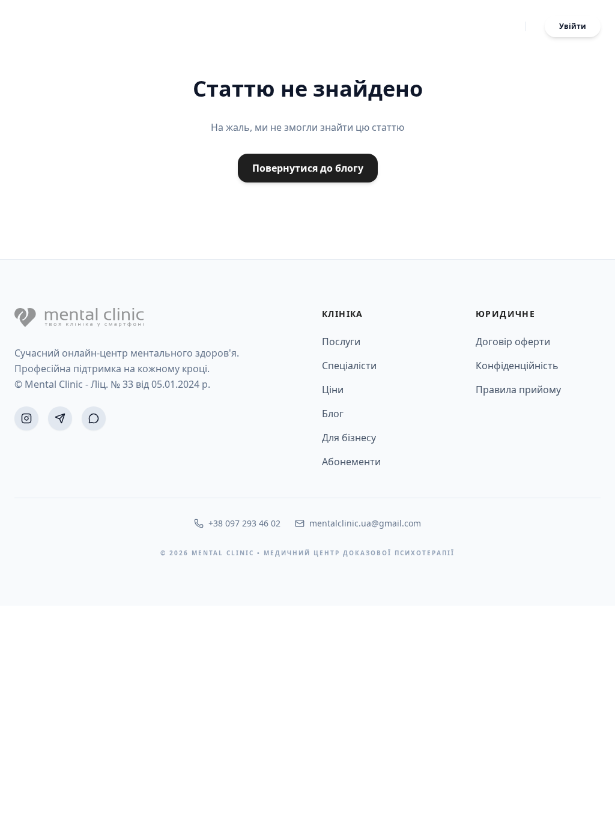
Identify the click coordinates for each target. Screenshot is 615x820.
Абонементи (351, 461)
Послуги (334, 26)
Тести (428, 26)
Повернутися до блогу (307, 168)
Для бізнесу (349, 437)
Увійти (572, 26)
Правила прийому (518, 389)
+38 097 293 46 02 (244, 523)
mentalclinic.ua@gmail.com (365, 523)
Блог (496, 26)
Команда (384, 26)
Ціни (463, 26)
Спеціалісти (349, 365)
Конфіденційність (517, 365)
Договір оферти (513, 341)
